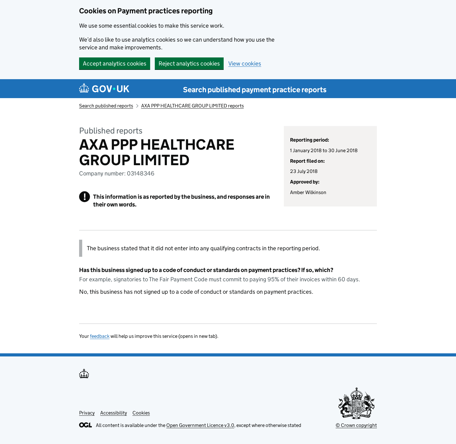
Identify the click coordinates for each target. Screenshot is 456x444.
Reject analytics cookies (189, 63)
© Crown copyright (356, 425)
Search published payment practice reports (255, 89)
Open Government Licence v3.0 (200, 425)
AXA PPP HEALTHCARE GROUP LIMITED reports (192, 106)
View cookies (244, 63)
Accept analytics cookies (114, 63)
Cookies (141, 413)
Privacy (87, 413)
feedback (100, 336)
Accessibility (113, 413)
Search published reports (106, 106)
